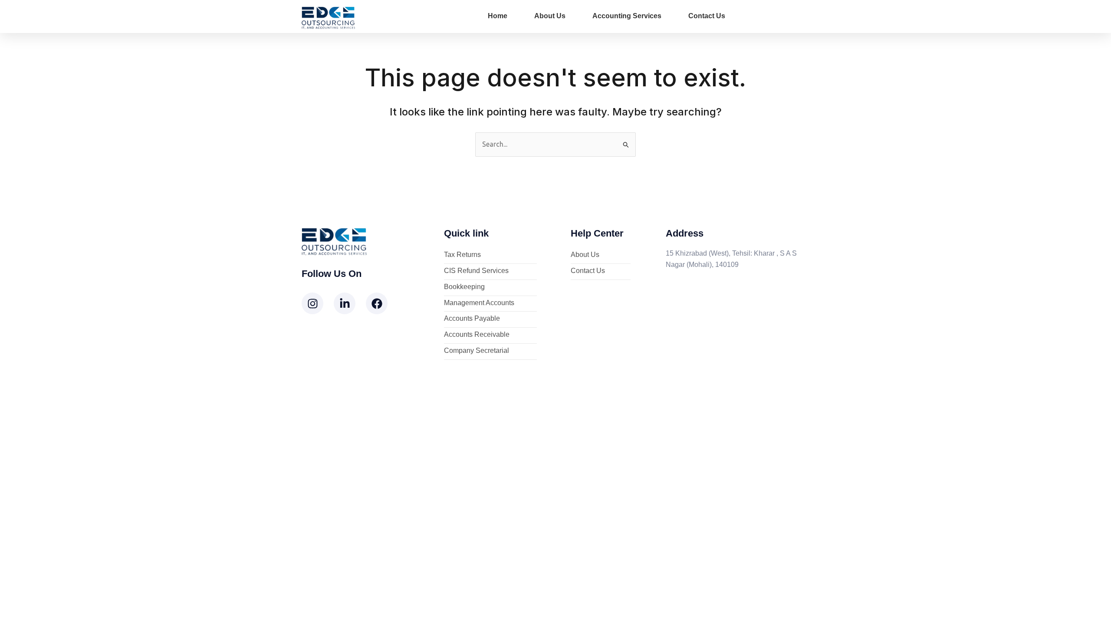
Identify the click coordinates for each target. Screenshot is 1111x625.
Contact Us (706, 16)
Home (497, 16)
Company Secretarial (476, 351)
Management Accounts (479, 303)
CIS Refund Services (476, 271)
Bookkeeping (464, 287)
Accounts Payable (472, 319)
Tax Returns (462, 255)
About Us (549, 16)
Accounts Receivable (476, 335)
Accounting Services (626, 16)
